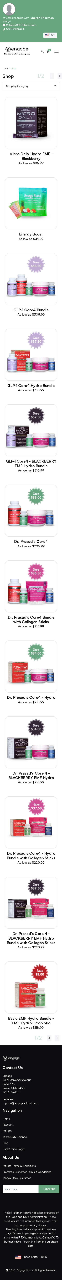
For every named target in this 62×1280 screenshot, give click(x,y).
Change (6, 21)
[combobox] (50, 35)
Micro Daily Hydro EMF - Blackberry (31, 156)
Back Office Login (13, 1149)
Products (8, 1125)
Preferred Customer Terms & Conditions (27, 1172)
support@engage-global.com (20, 1103)
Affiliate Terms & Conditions (19, 1166)
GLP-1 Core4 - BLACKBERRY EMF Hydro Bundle (31, 463)
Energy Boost (31, 234)
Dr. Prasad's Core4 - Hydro (31, 697)
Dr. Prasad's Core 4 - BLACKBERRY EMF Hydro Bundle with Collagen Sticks (31, 938)
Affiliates (8, 1131)
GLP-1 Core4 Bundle (31, 310)
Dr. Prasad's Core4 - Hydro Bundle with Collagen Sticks (31, 855)
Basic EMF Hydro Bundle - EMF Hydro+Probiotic (31, 1020)
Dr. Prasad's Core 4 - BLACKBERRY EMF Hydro (31, 775)
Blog (5, 1143)
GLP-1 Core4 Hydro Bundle (31, 385)
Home (5, 68)
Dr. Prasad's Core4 (31, 541)
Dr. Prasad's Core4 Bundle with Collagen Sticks (31, 619)
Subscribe (49, 1188)
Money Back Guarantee (17, 1178)
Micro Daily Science (15, 1137)
